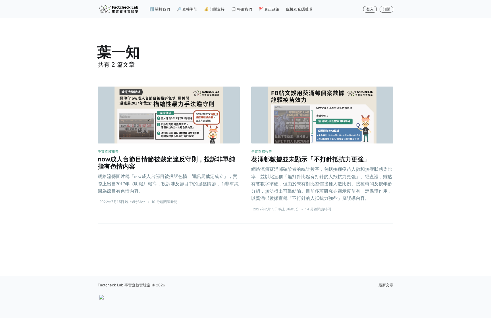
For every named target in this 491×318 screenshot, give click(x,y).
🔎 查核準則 (187, 9)
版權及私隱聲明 (299, 9)
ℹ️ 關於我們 (159, 9)
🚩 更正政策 (269, 9)
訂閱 (386, 9)
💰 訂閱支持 (214, 9)
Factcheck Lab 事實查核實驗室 (124, 285)
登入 (370, 9)
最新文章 (385, 285)
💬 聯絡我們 (242, 9)
